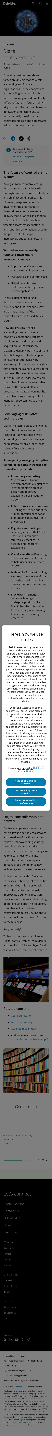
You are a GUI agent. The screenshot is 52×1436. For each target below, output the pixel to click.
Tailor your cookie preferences (26, 801)
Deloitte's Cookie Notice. (31, 770)
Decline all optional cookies (26, 792)
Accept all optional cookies (26, 782)
